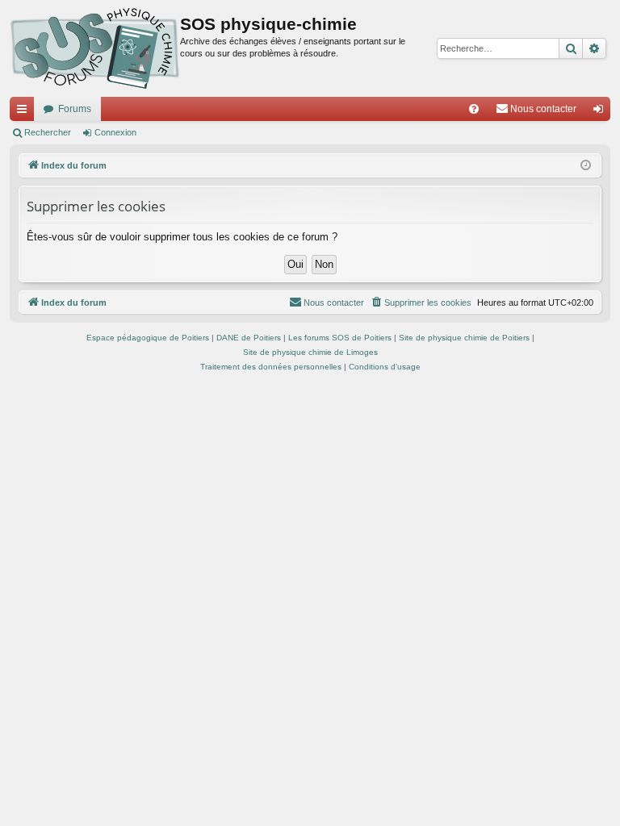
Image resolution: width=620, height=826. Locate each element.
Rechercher (47, 132)
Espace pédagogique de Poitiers (147, 337)
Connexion (115, 132)
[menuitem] (474, 109)
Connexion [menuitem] (601, 112)
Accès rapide (25, 112)
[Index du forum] (95, 48)
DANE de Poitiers (248, 337)
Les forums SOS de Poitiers (340, 337)
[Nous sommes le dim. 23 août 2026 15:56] (585, 165)
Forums (74, 109)
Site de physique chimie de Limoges (310, 352)
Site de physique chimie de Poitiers (464, 337)
